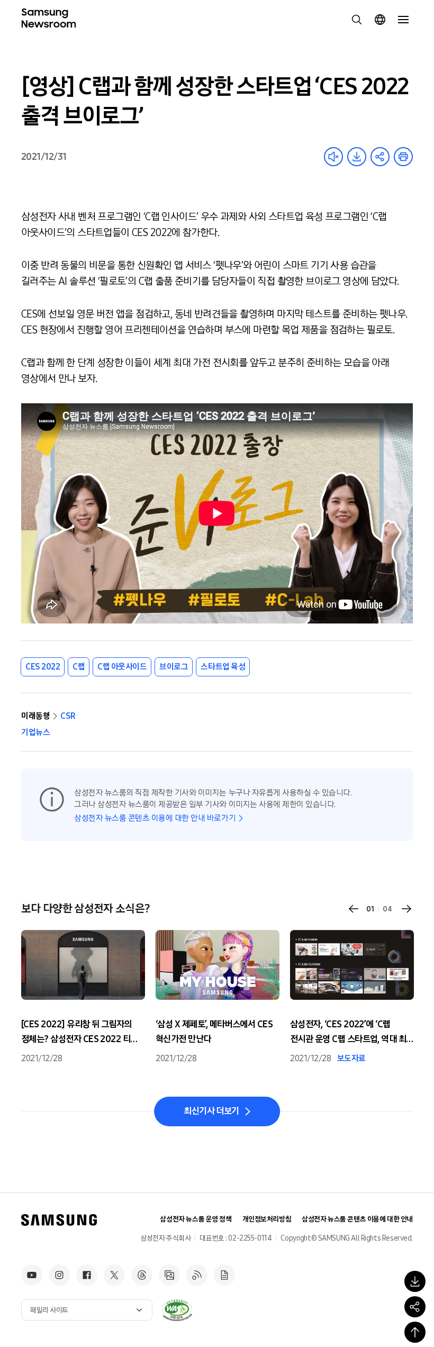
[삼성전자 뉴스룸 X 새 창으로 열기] (114, 1275)
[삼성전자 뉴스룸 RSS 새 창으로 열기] (196, 1275)
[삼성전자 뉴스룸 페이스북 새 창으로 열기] (86, 1275)
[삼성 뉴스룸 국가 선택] (380, 19)
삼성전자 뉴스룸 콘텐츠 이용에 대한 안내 (357, 1219)
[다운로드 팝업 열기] (415, 1281)
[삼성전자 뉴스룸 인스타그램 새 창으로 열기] (59, 1275)
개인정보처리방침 (267, 1219)
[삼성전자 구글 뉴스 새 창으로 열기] (224, 1275)
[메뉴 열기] (403, 19)
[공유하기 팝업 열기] (415, 1306)
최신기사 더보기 (211, 1111)
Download (356, 156)
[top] (415, 1332)
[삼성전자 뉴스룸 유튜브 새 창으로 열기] (31, 1275)
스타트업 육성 (223, 667)
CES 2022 (42, 667)
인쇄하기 (403, 156)
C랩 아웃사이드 (122, 667)
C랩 (79, 667)
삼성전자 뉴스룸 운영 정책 (195, 1219)
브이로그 (173, 667)
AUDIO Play (333, 156)
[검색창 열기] (356, 19)
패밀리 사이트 (49, 1310)
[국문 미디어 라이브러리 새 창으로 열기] (169, 1275)
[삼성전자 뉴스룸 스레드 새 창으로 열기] (141, 1275)
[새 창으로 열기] (177, 1310)
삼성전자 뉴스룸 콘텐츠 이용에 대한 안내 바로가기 (155, 818)
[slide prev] (353, 908)
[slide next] (406, 908)
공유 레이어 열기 (380, 156)
